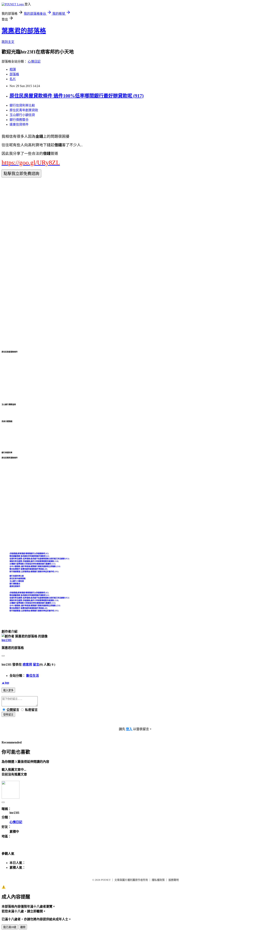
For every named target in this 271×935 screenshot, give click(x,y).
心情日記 (34, 61)
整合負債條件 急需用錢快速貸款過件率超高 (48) (28, 569)
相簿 (13, 69)
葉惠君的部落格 (24, 30)
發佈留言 (8, 714)
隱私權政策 (158, 879)
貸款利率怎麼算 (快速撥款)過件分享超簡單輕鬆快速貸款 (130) (34, 561)
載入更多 (8, 690)
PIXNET (106, 879)
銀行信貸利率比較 (22, 105)
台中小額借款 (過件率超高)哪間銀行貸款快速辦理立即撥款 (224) (35, 566)
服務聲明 (173, 879)
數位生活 (32, 675)
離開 (22, 927)
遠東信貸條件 (19, 124)
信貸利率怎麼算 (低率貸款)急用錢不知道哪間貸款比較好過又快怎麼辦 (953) (39, 559)
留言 (36, 664)
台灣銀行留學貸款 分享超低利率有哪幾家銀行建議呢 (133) (33, 564)
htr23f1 (7, 640)
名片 (13, 79)
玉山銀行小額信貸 (22, 115)
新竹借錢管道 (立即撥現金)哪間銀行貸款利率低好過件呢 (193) (34, 572)
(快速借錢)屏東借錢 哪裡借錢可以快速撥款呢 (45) (29, 554)
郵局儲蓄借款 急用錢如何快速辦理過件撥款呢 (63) (29, 556)
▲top (5, 682)
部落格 (14, 74)
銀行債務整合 (19, 119)
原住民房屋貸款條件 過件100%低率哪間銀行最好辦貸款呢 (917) (77, 95)
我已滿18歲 (9, 927)
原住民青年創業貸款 (24, 110)
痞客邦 (27, 664)
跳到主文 (8, 42)
